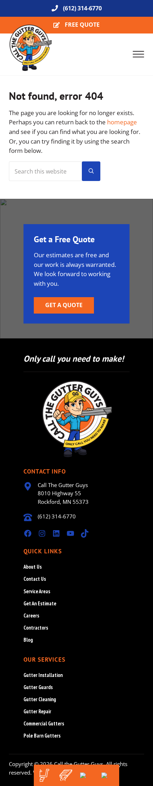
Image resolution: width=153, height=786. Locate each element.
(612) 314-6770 (82, 8)
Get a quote (64, 305)
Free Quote (82, 25)
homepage (122, 122)
